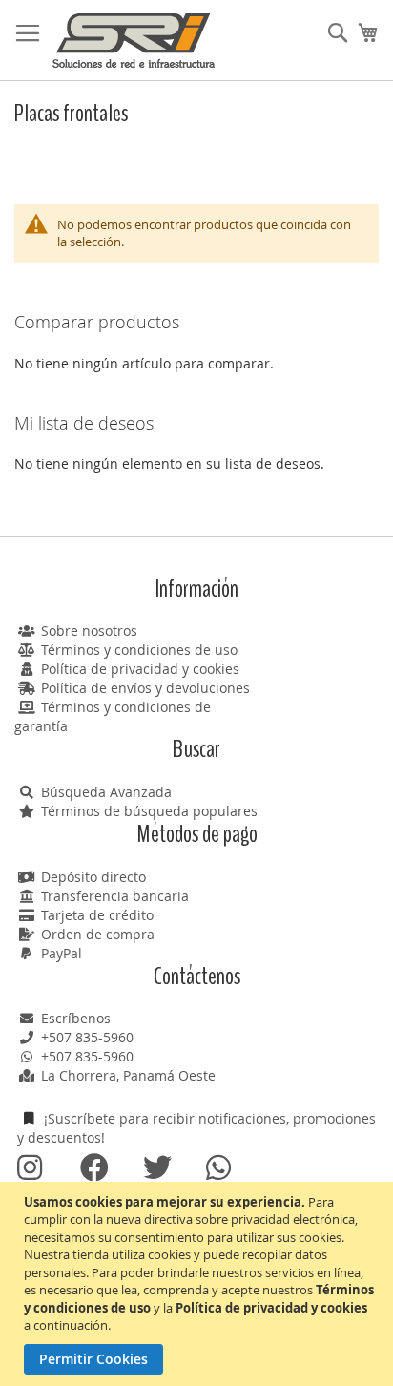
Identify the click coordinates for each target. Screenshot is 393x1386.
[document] (199, 1284)
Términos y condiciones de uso (139, 649)
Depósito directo (93, 877)
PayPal (61, 953)
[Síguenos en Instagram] (30, 1167)
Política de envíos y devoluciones (145, 688)
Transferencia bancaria (115, 896)
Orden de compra (98, 934)
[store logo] (133, 40)
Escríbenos (76, 1018)
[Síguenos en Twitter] (156, 1167)
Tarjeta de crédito (97, 915)
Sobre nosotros (89, 630)
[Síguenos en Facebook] (93, 1167)
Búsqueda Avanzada (106, 792)
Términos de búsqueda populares (149, 811)
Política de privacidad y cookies (140, 669)
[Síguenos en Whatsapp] (219, 1167)
